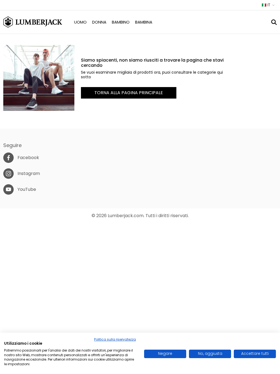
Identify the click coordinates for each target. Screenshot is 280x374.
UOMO (80, 22)
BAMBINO (121, 22)
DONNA (99, 22)
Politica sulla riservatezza (115, 339)
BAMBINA (143, 22)
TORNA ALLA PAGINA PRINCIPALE (128, 93)
